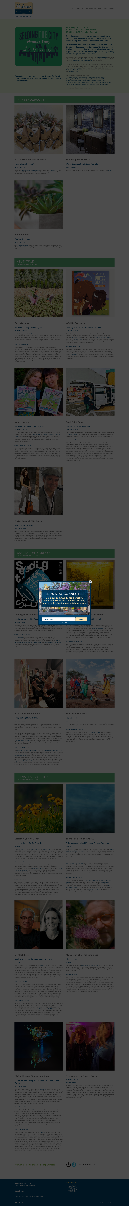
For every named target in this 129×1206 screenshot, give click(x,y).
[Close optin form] (90, 581)
